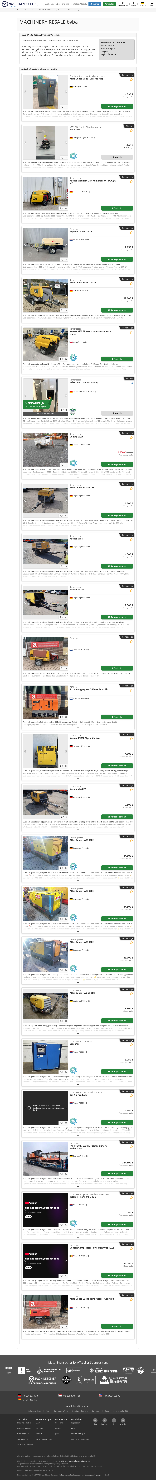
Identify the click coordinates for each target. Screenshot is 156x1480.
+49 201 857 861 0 (30, 1396)
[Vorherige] (25, 91)
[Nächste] (66, 91)
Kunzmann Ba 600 (120, 1411)
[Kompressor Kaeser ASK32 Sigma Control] (45, 751)
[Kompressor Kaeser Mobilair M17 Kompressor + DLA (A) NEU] (45, 193)
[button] (152, 4)
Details (118, 157)
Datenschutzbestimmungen (71, 1475)
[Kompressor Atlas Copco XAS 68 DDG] (45, 1006)
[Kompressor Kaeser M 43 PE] (45, 802)
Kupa (107, 1411)
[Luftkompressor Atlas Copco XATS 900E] (45, 853)
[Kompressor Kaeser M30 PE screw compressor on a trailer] (45, 344)
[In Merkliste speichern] (131, 79)
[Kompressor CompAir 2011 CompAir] (45, 1057)
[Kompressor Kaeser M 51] (45, 551)
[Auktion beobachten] (132, 383)
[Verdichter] (45, 653)
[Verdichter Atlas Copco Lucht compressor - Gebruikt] (45, 1312)
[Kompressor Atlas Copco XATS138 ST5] (45, 295)
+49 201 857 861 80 (71, 1396)
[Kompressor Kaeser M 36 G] (45, 602)
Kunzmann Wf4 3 (61, 1411)
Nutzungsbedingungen (93, 1475)
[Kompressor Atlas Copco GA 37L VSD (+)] (45, 395)
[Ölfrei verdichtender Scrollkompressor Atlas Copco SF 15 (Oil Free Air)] (45, 91)
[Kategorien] (39, 4)
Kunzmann (96, 1411)
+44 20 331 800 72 (112, 1396)
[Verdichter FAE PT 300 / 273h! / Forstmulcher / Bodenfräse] (45, 1159)
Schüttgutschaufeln (80, 1411)
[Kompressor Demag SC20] (45, 449)
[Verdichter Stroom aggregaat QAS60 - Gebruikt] (45, 702)
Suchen (95, 4)
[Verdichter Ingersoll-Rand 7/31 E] (45, 244)
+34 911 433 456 (29, 1399)
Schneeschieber (34, 1411)
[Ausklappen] (78, 119)
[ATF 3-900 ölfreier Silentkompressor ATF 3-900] (45, 142)
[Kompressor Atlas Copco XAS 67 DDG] (45, 500)
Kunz (47, 1411)
